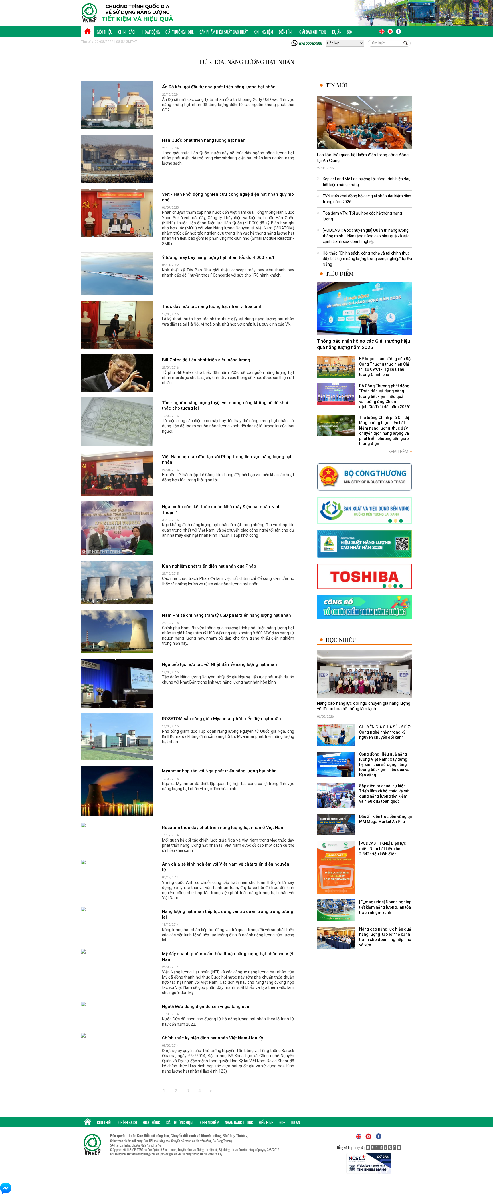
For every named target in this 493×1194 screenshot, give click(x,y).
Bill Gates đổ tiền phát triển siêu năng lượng (206, 359)
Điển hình (286, 32)
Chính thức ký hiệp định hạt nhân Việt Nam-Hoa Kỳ (212, 1038)
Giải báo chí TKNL (312, 32)
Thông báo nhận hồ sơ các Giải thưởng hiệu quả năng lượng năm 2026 (363, 344)
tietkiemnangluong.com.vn (143, 1153)
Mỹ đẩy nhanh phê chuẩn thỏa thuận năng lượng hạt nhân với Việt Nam (227, 956)
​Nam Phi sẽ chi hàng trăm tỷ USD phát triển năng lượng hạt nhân (226, 615)
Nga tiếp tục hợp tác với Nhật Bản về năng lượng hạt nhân (219, 664)
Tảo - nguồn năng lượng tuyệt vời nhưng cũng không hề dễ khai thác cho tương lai (225, 405)
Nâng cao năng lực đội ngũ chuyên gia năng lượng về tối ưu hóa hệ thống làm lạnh (363, 706)
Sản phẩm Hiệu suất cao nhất (223, 32)
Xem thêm (400, 451)
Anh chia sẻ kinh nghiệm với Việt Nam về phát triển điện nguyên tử (225, 867)
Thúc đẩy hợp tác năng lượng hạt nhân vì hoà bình (212, 306)
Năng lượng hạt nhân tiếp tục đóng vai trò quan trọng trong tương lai (227, 914)
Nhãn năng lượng (239, 1122)
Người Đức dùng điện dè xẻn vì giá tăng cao (205, 1006)
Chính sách (127, 32)
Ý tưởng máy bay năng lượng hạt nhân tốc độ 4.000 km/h (219, 257)
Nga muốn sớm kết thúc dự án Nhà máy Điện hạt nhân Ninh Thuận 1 (221, 509)
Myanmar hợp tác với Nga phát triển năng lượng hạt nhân (219, 771)
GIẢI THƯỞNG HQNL (179, 32)
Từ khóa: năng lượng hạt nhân (246, 61)
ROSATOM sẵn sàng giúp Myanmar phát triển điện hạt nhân (221, 718)
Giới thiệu (104, 32)
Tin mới (336, 85)
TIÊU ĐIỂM (340, 273)
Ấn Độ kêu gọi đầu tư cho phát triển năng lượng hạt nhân (219, 86)
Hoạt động (151, 32)
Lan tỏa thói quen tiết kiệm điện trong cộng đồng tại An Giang (363, 157)
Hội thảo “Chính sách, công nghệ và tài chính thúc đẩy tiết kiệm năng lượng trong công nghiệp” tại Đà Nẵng (367, 259)
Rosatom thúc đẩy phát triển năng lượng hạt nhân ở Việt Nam (223, 827)
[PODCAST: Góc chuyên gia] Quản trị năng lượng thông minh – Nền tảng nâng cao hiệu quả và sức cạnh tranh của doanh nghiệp (366, 236)
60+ (350, 32)
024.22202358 (310, 44)
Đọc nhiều (341, 639)
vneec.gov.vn (169, 1153)
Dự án (336, 32)
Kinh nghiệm (263, 32)
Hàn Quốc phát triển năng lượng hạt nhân (203, 140)
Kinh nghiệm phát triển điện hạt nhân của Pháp (209, 566)
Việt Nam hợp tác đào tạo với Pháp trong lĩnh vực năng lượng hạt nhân (227, 459)
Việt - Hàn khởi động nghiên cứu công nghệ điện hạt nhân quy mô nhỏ (228, 197)
